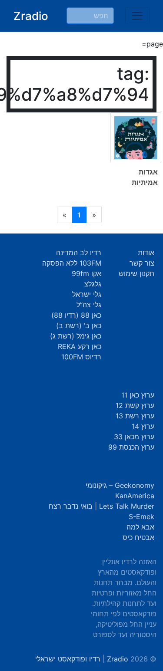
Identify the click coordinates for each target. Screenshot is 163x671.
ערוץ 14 (143, 426)
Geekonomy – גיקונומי (120, 485)
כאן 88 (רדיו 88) (76, 315)
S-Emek (141, 516)
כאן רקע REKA (79, 346)
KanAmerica (134, 495)
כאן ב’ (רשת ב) (78, 325)
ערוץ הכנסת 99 (131, 447)
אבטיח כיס (138, 537)
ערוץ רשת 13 (135, 415)
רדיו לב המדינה (78, 252)
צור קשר (142, 263)
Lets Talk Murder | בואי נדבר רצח (101, 506)
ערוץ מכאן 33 (134, 436)
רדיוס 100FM (81, 356)
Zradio (30, 16)
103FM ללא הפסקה (71, 263)
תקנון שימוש (136, 273)
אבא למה (140, 527)
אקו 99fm (86, 273)
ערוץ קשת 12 (135, 405)
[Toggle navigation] (137, 15)
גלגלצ (92, 284)
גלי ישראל (86, 294)
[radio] (81, 156)
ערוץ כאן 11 (137, 395)
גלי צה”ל (89, 304)
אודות (146, 252)
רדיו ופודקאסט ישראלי (67, 659)
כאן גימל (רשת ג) (75, 336)
